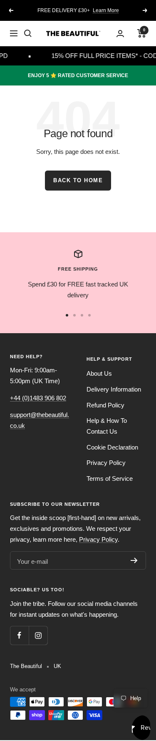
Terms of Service (110, 478)
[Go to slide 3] (82, 315)
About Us (99, 373)
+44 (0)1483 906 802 (38, 398)
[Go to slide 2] (74, 315)
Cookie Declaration (112, 447)
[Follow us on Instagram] (38, 635)
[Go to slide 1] (67, 315)
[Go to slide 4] (89, 315)
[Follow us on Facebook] (19, 635)
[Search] (28, 33)
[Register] (134, 560)
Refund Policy (105, 405)
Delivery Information (114, 389)
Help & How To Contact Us (107, 426)
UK (57, 666)
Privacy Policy (106, 462)
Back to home (78, 180)
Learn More (106, 10)
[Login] (120, 33)
